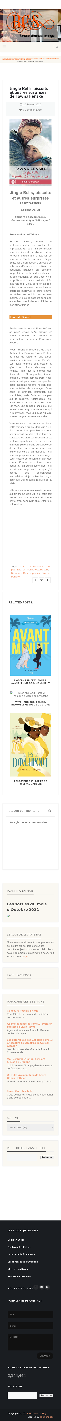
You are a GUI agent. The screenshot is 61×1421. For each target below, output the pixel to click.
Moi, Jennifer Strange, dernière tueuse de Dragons (26, 1060)
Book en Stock (16, 1239)
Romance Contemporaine (26, 573)
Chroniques (34, 566)
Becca (22, 566)
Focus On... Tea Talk (19, 1091)
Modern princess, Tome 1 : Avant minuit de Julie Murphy (30, 681)
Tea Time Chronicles (20, 1276)
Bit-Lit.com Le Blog (36, 1413)
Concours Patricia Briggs (22, 1010)
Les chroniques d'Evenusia (23, 1261)
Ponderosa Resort (37, 569)
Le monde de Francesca (21, 1254)
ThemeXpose (46, 1416)
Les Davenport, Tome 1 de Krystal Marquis (30, 782)
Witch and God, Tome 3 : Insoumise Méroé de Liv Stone (30, 703)
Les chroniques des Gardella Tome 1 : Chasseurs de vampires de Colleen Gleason (30, 1042)
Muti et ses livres (18, 1269)
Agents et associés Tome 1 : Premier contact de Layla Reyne (29, 1025)
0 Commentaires (32, 109)
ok (24, 569)
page (24, 956)
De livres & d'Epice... (19, 1247)
